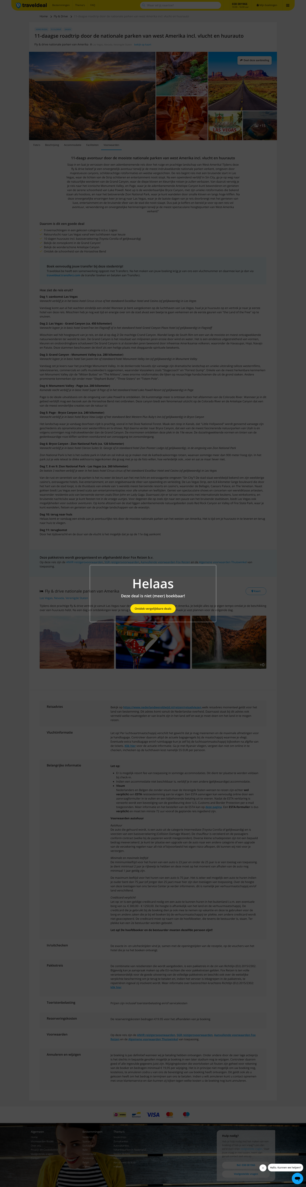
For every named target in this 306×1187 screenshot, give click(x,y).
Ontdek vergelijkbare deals (153, 609)
